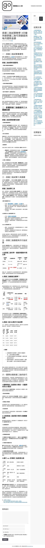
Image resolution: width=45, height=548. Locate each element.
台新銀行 (16, 203)
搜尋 (35, 15)
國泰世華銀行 (10, 203)
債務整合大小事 (18, 6)
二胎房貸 (12, 56)
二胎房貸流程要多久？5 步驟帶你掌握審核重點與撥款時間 (38, 112)
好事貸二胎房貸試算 (12, 216)
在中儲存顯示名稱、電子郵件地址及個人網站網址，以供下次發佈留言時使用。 (15, 535)
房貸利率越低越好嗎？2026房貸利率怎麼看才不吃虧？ (38, 44)
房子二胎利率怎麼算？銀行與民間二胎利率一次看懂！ (12, 501)
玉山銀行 (21, 203)
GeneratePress (30, 546)
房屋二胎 (8, 499)
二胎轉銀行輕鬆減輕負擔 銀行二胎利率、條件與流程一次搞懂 (38, 107)
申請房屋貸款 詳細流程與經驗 (36, 5)
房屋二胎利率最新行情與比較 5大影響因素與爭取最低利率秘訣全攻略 (15, 502)
